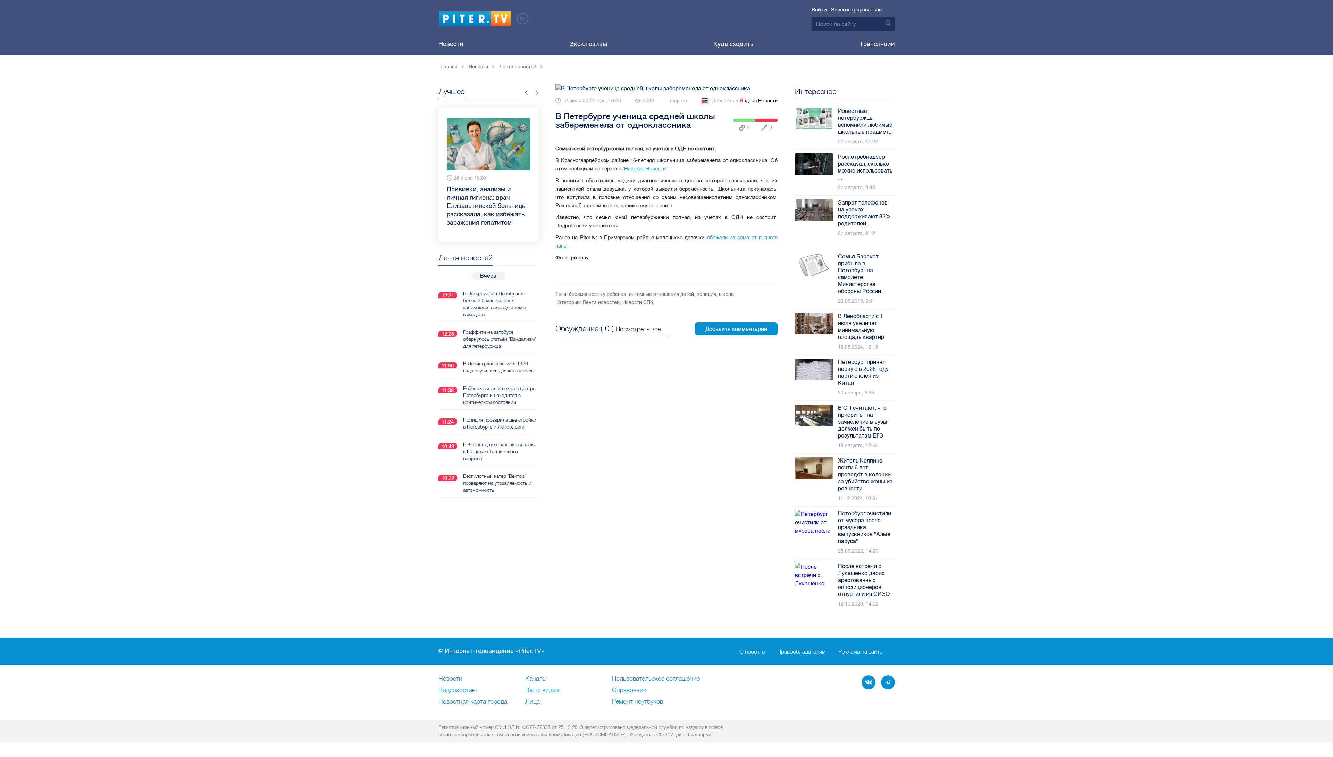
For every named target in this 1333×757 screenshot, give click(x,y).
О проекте (752, 651)
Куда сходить (733, 44)
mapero (678, 101)
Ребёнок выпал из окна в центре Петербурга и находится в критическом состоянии (499, 378)
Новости (450, 44)
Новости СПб (637, 303)
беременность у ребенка (597, 294)
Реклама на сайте (860, 651)
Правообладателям (801, 651)
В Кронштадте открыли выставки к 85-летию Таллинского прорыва (499, 435)
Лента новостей (601, 303)
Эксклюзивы (588, 44)
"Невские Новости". (646, 168)
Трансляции (877, 44)
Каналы (536, 678)
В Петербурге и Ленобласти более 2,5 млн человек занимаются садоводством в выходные (494, 287)
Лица (532, 701)
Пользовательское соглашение (656, 678)
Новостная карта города (472, 701)
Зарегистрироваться (856, 10)
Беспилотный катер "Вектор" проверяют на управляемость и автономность (497, 466)
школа (726, 294)
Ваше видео (542, 690)
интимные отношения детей (661, 294)
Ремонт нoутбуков (637, 701)
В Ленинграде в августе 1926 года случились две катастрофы (498, 350)
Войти (819, 10)
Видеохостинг (458, 690)
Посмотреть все (638, 329)
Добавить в (745, 101)
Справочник (629, 690)
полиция (706, 294)
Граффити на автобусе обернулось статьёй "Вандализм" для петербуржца (499, 322)
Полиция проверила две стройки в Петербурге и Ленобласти (499, 406)
